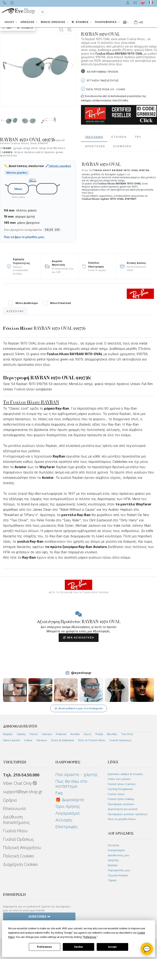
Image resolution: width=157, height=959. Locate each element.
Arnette (75, 734)
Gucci (87, 734)
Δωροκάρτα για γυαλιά (122, 809)
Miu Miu (112, 734)
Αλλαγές (63, 820)
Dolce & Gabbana (62, 740)
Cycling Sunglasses (120, 789)
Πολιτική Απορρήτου (22, 847)
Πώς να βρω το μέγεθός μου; (24, 237)
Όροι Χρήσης (67, 806)
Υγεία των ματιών (119, 779)
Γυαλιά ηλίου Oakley (121, 799)
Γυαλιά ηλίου (116, 794)
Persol (34, 734)
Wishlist (113, 865)
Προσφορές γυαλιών (121, 804)
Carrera (47, 734)
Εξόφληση (122, 146)
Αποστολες (95, 146)
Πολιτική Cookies (18, 856)
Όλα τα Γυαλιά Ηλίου (91, 740)
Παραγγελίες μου (119, 870)
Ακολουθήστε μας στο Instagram (80, 708)
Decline (78, 946)
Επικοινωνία (14, 808)
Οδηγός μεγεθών (59, 165)
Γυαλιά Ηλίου (15, 831)
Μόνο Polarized (60, 303)
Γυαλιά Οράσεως (120, 740)
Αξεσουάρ (15, 311)
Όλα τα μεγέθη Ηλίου (122, 819)
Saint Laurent (11, 740)
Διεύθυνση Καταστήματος (16, 819)
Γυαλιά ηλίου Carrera (121, 784)
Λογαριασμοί (67, 813)
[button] (42, 12)
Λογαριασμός (116, 850)
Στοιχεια (119, 136)
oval (127, 174)
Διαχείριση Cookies (20, 864)
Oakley (21, 734)
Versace (41, 740)
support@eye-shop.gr (23, 791)
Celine (28, 740)
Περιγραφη (94, 136)
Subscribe (37, 916)
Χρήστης (113, 860)
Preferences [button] (89, 937)
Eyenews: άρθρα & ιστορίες (125, 774)
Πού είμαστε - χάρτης (76, 774)
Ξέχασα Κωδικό (118, 875)
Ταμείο (112, 880)
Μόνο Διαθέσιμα (27, 303)
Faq (59, 793)
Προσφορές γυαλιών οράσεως (127, 814)
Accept (112, 946)
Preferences (44, 946)
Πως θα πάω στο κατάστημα (71, 784)
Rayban (8, 734)
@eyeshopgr (81, 673)
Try (138, 136)
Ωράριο (10, 800)
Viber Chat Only (18, 783)
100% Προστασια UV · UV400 (105, 89)
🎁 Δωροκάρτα (69, 799)
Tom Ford (127, 734)
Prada (99, 734)
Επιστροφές (66, 826)
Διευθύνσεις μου (118, 855)
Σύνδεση (113, 845)
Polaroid (61, 734)
